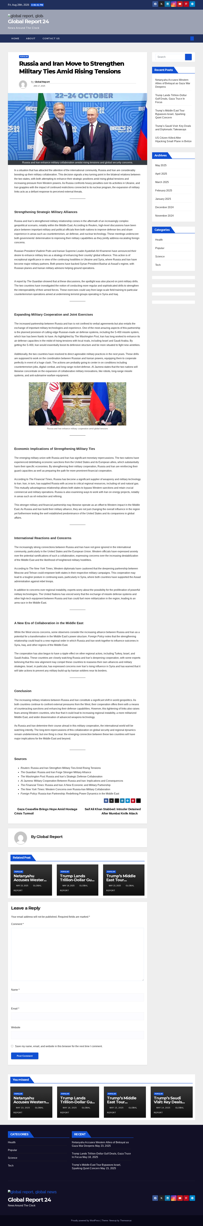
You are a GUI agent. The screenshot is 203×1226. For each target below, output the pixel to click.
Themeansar (125, 1220)
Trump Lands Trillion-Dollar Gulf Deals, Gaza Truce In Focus (171, 99)
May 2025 (161, 165)
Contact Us (51, 38)
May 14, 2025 (163, 1108)
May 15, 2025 (117, 1108)
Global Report (42, 81)
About (31, 38)
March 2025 (162, 182)
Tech (158, 265)
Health (159, 239)
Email (15, 1008)
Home (15, 38)
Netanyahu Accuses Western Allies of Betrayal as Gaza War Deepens (172, 83)
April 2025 (161, 173)
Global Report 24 (28, 21)
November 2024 (164, 215)
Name (15, 989)
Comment (17, 924)
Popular (24, 56)
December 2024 (164, 207)
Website (15, 1027)
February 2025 (163, 190)
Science (160, 256)
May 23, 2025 (23, 1108)
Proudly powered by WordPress (86, 1220)
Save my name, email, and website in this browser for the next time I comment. (58, 1046)
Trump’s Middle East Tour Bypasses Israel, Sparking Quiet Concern (170, 114)
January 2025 (163, 199)
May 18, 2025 (70, 1108)
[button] (187, 38)
